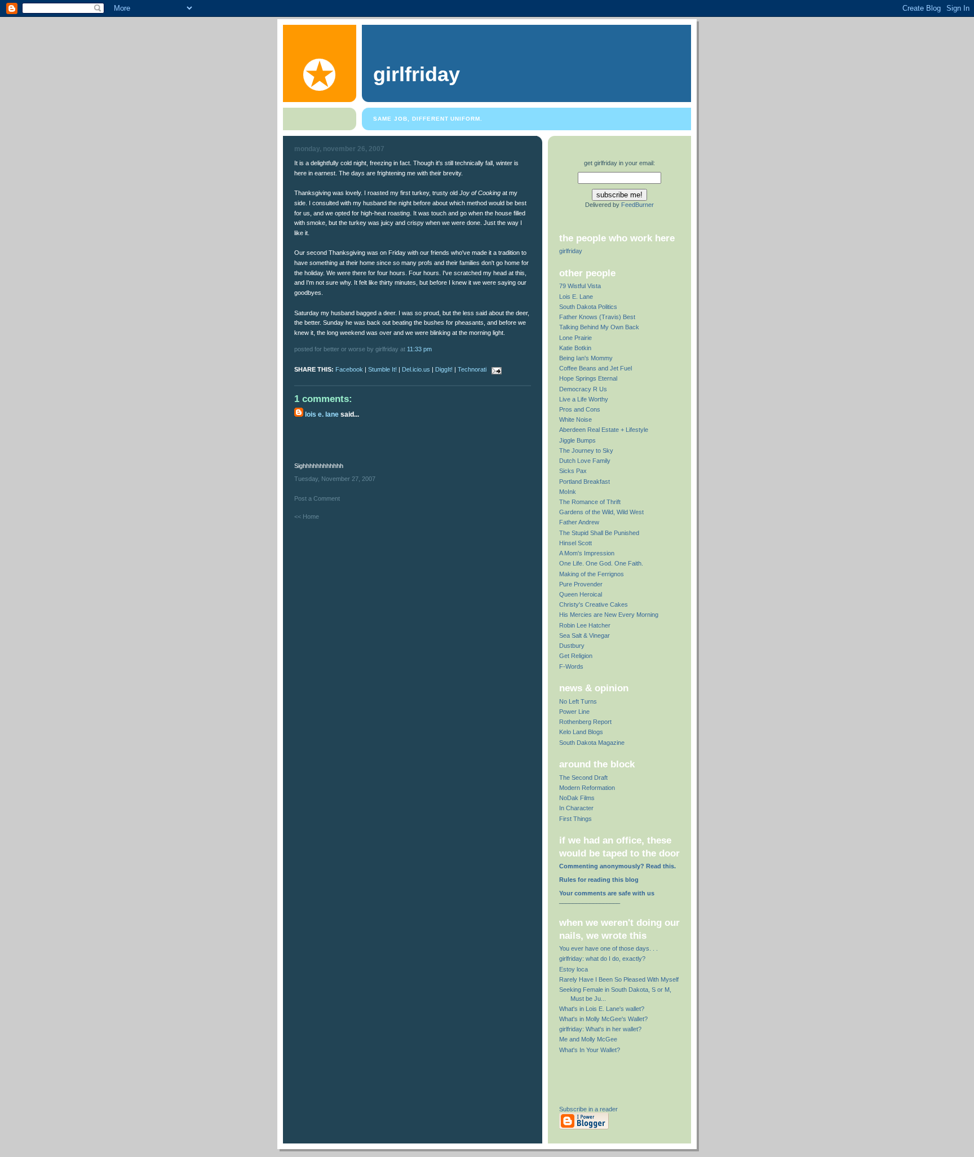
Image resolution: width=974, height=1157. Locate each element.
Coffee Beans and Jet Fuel (595, 368)
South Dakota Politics (588, 306)
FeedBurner (637, 204)
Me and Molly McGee (588, 1039)
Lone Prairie (575, 337)
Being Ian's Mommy (586, 358)
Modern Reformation (587, 787)
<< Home (306, 516)
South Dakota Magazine (592, 742)
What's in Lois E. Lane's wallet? (601, 1008)
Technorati (472, 369)
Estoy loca (573, 969)
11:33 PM (419, 349)
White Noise (575, 419)
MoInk (567, 491)
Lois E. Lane (322, 414)
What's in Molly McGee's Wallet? (603, 1018)
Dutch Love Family (584, 460)
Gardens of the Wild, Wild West (601, 512)
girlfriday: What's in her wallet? (600, 1029)
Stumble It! (382, 369)
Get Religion (575, 655)
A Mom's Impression (586, 553)
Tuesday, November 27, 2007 (334, 478)
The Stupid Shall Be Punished (599, 532)
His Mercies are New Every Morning (608, 614)
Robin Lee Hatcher (584, 625)
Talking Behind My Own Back (599, 327)
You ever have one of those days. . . (608, 948)
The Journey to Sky (586, 450)
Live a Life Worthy (583, 399)
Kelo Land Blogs (581, 731)
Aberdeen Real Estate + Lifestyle (603, 429)
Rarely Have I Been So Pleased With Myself (619, 979)
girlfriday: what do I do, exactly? (602, 958)
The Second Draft (583, 777)
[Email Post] (495, 369)
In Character (576, 808)
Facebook (349, 369)
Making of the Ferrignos (591, 574)
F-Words (571, 666)
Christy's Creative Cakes (593, 604)
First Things (575, 818)
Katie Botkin (575, 348)
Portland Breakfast (584, 481)
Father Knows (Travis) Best (597, 316)
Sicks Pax (573, 470)
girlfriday (416, 74)
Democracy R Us (583, 389)
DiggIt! (444, 369)
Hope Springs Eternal (588, 378)
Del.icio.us (416, 369)
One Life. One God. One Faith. (601, 563)
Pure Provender (581, 584)
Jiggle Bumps (577, 440)
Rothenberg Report (585, 721)
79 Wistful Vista (580, 285)
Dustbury (572, 645)
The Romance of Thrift (590, 501)
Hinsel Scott (575, 543)
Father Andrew (579, 522)
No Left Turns (578, 701)
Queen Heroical (580, 594)
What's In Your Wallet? (589, 1049)
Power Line (574, 711)
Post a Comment (317, 498)
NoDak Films (577, 797)
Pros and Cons (579, 409)
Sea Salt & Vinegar (584, 635)
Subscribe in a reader (588, 1109)
